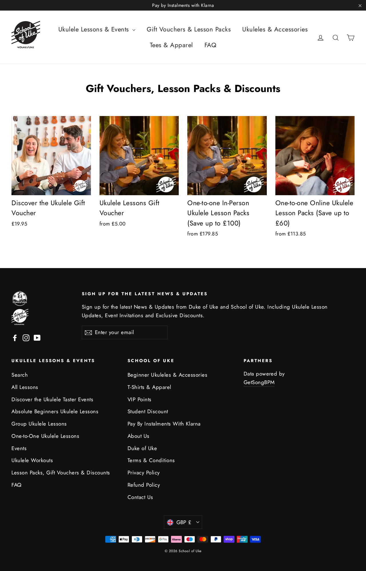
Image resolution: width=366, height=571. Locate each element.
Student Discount (148, 411)
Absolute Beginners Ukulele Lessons (54, 411)
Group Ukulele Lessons (39, 424)
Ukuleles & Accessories (275, 29)
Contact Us (140, 497)
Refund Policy (144, 485)
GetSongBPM (259, 382)
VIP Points (140, 399)
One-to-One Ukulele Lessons (45, 436)
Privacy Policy (144, 472)
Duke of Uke (142, 448)
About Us (139, 436)
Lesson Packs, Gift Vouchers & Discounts (60, 472)
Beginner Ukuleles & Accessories (168, 375)
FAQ (210, 44)
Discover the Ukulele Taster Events (52, 399)
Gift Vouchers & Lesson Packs (189, 29)
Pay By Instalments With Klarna (164, 424)
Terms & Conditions (151, 460)
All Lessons (24, 387)
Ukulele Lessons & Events (94, 29)
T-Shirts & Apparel (149, 387)
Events (19, 448)
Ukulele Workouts (32, 460)
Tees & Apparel (171, 44)
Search (19, 375)
